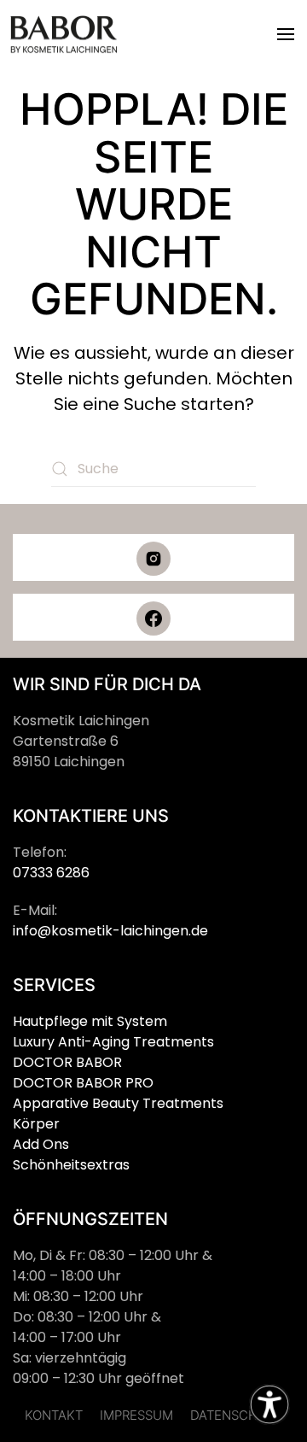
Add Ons (41, 1144)
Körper (36, 1124)
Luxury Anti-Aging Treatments (113, 1042)
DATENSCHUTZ (236, 1415)
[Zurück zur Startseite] (64, 34)
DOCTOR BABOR (67, 1062)
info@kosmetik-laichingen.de (110, 931)
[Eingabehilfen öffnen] (269, 1404)
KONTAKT (54, 1415)
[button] (285, 34)
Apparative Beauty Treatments (118, 1103)
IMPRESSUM (136, 1415)
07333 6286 (51, 872)
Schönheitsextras (71, 1165)
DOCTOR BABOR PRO (83, 1083)
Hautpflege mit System (90, 1021)
